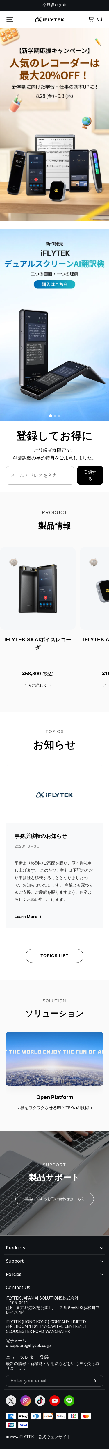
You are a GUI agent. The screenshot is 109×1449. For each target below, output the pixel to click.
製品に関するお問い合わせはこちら (54, 1199)
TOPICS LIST (54, 955)
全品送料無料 (54, 5)
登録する (90, 475)
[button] (100, 19)
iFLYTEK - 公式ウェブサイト (45, 1437)
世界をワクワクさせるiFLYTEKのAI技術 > (54, 1107)
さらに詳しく (35, 685)
